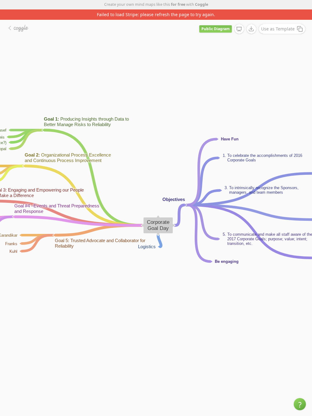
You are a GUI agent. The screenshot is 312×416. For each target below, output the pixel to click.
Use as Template (278, 29)
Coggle (201, 4)
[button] (300, 404)
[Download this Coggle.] (251, 29)
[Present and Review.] (239, 29)
